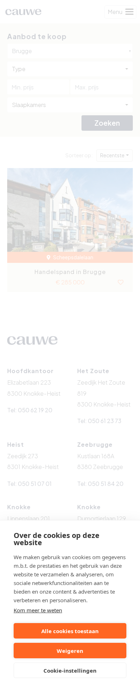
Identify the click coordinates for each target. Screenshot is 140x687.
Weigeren (70, 650)
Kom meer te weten (38, 610)
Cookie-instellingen (70, 670)
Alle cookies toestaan (70, 631)
